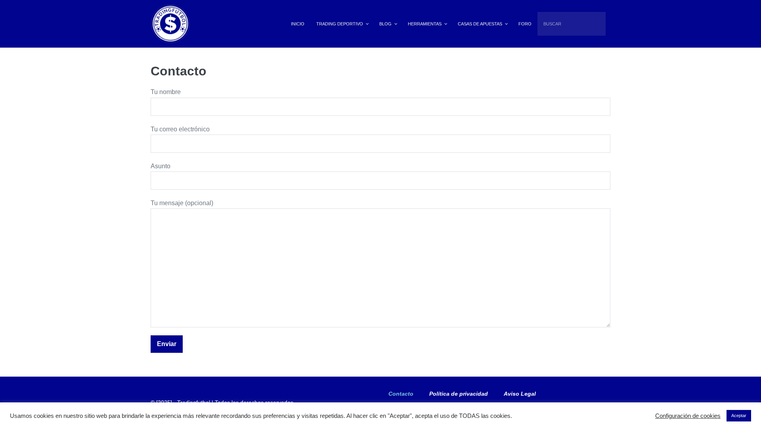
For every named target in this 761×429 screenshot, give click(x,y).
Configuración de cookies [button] (688, 416)
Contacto (400, 394)
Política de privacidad (458, 394)
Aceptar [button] (738, 415)
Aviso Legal (520, 394)
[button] (608, 16)
